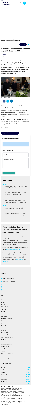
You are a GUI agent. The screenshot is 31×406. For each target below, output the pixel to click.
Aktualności (4, 39)
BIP (2, 323)
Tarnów (3, 304)
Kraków (11, 39)
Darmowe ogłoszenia (6, 355)
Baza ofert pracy (5, 348)
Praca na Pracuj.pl (5, 327)
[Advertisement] (15, 22)
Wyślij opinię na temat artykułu (10, 133)
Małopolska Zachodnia (7, 307)
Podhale (3, 311)
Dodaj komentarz (9, 173)
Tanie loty (3, 339)
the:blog (3, 351)
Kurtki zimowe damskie (6, 344)
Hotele (2, 341)
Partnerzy (3, 325)
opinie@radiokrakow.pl (13, 249)
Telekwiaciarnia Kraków (7, 337)
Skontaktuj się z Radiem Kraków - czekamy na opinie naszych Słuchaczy (15, 229)
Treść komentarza (9, 159)
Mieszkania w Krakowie (6, 353)
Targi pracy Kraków (6, 334)
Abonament (4, 320)
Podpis (5, 154)
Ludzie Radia (4, 316)
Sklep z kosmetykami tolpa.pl (8, 358)
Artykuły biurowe (5, 346)
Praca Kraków (4, 330)
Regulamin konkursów (6, 318)
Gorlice (3, 313)
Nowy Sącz (3, 309)
